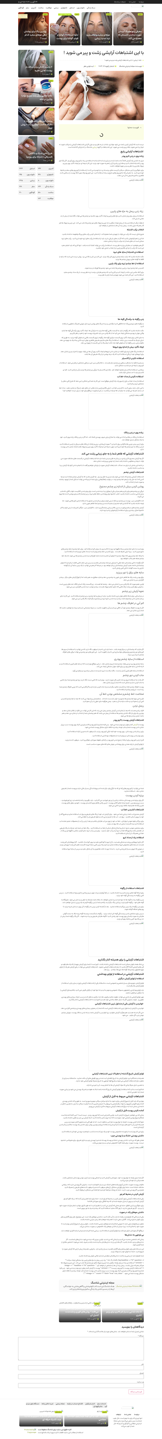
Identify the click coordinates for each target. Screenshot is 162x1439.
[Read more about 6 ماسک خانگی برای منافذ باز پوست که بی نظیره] (36, 63)
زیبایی (56, 8)
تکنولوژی (64, 8)
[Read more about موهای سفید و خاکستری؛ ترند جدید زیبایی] (97, 28)
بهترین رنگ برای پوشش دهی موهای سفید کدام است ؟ (35, 34)
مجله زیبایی (60, 1403)
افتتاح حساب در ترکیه (75, 1403)
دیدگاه (141, 1336)
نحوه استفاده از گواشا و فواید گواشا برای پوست (67, 36)
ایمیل (142, 1373)
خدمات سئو (101, 1403)
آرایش (135, 724)
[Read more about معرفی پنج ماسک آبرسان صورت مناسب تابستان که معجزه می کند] (128, 28)
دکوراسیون (81, 8)
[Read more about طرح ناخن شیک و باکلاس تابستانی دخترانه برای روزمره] (36, 150)
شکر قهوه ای (97, 1406)
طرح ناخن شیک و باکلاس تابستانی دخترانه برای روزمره (39, 155)
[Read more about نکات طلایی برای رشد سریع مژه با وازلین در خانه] (36, 92)
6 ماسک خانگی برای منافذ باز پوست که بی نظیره (39, 69)
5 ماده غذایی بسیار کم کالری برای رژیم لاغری (124, 1313)
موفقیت (49, 8)
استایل (71, 8)
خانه (140, 60)
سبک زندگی (91, 8)
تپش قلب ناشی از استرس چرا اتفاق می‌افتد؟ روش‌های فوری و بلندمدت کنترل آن (82, 1311)
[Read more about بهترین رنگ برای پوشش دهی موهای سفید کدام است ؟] (33, 28)
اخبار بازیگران (90, 1403)
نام (143, 1364)
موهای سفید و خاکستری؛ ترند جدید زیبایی (98, 36)
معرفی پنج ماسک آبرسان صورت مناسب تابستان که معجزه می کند (130, 34)
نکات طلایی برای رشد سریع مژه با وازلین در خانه (36, 97)
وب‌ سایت (140, 1382)
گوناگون (21, 8)
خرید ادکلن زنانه (47, 1403)
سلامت (41, 8)
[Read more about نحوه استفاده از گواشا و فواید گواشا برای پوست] (65, 28)
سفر (27, 8)
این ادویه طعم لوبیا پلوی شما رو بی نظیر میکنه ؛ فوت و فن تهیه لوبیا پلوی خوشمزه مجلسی (86, 1416)
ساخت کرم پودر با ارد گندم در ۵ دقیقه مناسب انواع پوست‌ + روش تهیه (36, 124)
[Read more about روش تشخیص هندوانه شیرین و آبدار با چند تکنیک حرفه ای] (41, 1418)
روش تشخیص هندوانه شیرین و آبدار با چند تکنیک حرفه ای (42, 1418)
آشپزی (33, 8)
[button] (141, 128)
